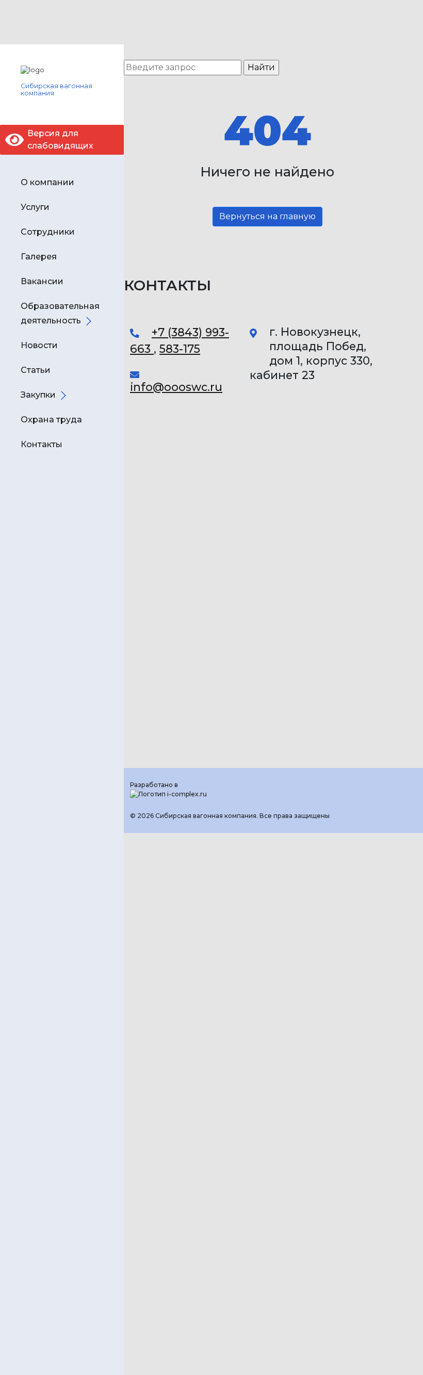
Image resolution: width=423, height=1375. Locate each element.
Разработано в (154, 785)
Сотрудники (48, 232)
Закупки (38, 395)
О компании (47, 182)
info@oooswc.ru (176, 387)
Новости (39, 345)
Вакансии (42, 281)
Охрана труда (51, 419)
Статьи (36, 370)
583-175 (179, 348)
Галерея (39, 256)
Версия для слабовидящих (60, 139)
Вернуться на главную (267, 216)
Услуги (35, 207)
